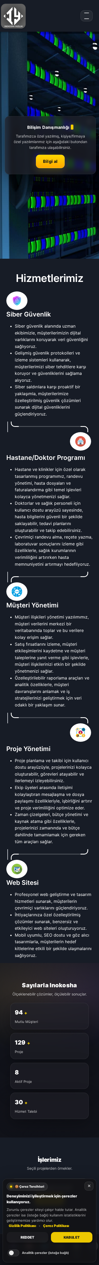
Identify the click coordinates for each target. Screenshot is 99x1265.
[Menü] (87, 15)
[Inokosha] (13, 16)
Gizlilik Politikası (22, 1226)
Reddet (27, 1237)
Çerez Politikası (56, 1226)
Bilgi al (50, 161)
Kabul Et (72, 1237)
